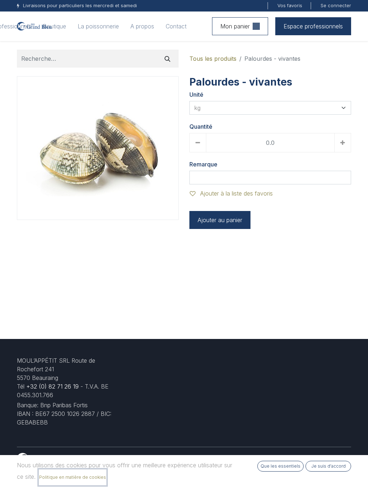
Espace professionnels (313, 26)
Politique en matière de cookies (72, 477)
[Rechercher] (167, 59)
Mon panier (235, 26)
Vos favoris (289, 5)
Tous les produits (212, 58)
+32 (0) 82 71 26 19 (52, 386)
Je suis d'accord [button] (328, 466)
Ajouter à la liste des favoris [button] (235, 193)
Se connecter (336, 5)
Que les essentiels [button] (280, 466)
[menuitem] (54, 26)
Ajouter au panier (220, 220)
